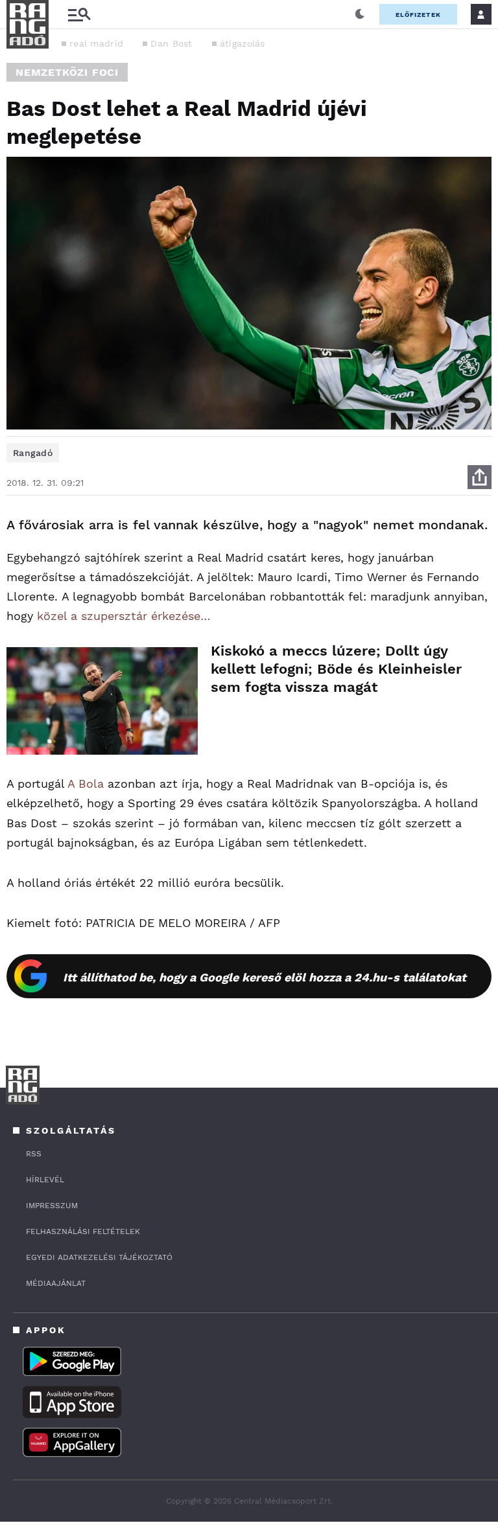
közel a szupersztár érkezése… (124, 616)
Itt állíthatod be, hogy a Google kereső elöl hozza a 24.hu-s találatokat (264, 977)
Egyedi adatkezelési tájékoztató (99, 1257)
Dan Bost (171, 43)
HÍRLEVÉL (45, 1179)
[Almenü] (79, 14)
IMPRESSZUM (52, 1205)
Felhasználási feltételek (83, 1231)
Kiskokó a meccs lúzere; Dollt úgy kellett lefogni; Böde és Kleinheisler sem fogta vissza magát (336, 669)
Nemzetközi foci (67, 72)
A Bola (85, 783)
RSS (34, 1153)
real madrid (96, 43)
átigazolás (242, 43)
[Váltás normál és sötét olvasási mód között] (360, 14)
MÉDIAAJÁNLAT (56, 1283)
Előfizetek (418, 14)
